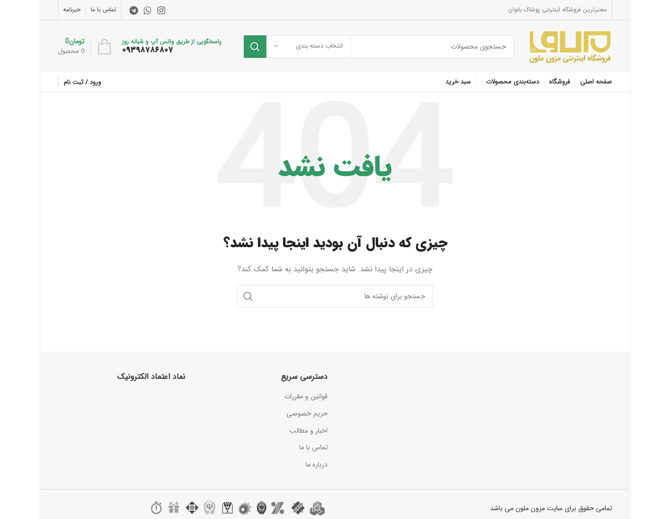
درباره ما (317, 464)
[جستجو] (255, 46)
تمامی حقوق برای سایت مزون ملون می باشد (551, 508)
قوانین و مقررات (306, 396)
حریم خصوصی (307, 413)
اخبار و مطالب (308, 430)
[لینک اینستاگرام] (161, 10)
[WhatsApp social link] (148, 10)
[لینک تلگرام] (134, 10)
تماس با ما (313, 447)
